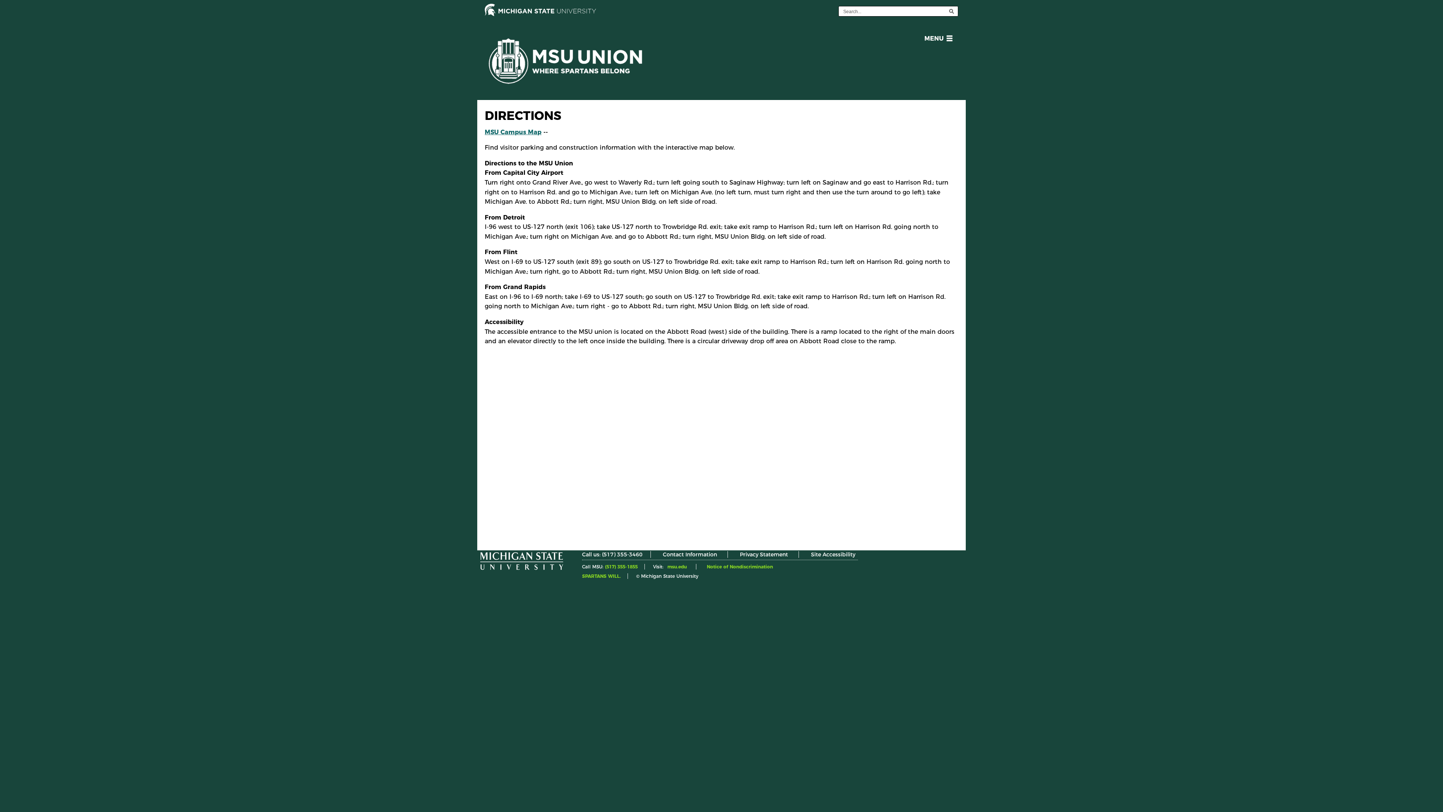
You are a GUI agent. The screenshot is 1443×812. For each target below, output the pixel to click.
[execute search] (951, 11)
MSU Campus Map (513, 132)
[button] (937, 39)
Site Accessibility (833, 554)
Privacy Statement (764, 554)
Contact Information (690, 554)
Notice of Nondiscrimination (740, 567)
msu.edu (677, 567)
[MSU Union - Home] (569, 67)
